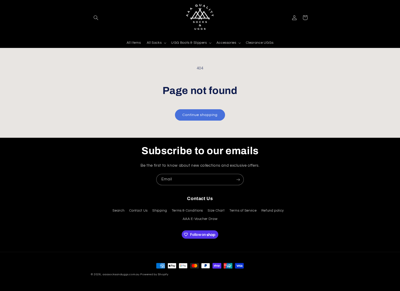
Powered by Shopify (154, 274)
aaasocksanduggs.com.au (121, 274)
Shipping (159, 210)
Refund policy (272, 210)
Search (118, 210)
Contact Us (138, 210)
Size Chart (216, 210)
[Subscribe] (238, 179)
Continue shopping (200, 115)
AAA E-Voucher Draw (200, 219)
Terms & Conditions (187, 210)
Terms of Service (242, 210)
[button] (96, 17)
